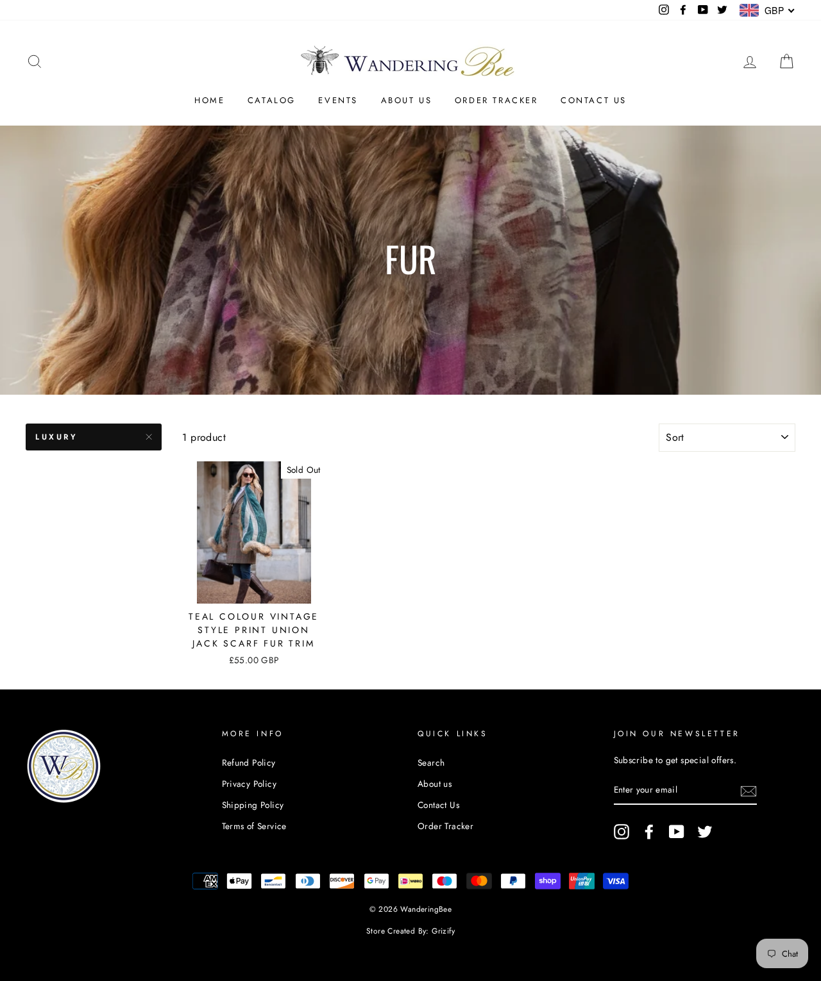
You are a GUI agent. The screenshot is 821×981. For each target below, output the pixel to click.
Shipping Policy (253, 804)
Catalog (272, 100)
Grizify (443, 931)
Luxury (56, 437)
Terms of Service (254, 826)
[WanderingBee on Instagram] (621, 831)
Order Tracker (496, 100)
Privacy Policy (249, 783)
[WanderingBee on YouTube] (676, 831)
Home (209, 100)
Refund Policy (249, 762)
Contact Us (594, 100)
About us (406, 100)
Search (431, 762)
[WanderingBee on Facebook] (649, 831)
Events (338, 100)
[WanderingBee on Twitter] (705, 831)
